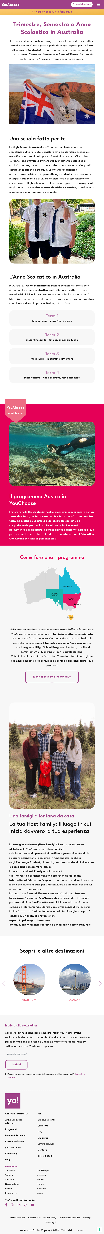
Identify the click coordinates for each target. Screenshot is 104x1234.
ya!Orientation (13, 1147)
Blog (7, 1159)
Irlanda (8, 1189)
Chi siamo (43, 1138)
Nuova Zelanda (12, 1184)
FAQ (40, 1132)
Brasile (40, 1193)
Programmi (11, 1129)
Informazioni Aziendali (69, 1218)
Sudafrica (41, 1189)
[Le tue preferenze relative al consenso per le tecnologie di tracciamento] (99, 1229)
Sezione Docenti (46, 1120)
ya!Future (43, 1126)
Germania (41, 1175)
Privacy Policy (49, 1218)
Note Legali (50, 1223)
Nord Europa (43, 1171)
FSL (39, 1114)
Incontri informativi (15, 1135)
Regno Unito (11, 1193)
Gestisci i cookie (17, 1218)
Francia (40, 1184)
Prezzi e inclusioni (14, 1141)
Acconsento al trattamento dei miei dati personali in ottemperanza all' (46, 1076)
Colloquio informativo (17, 1114)
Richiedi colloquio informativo (52, 676)
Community (11, 1153)
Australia (9, 1180)
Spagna (40, 1180)
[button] (100, 983)
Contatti (42, 1150)
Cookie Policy (34, 1218)
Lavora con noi (46, 1144)
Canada (9, 1175)
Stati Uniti (10, 1171)
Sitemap (87, 1218)
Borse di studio (46, 1156)
